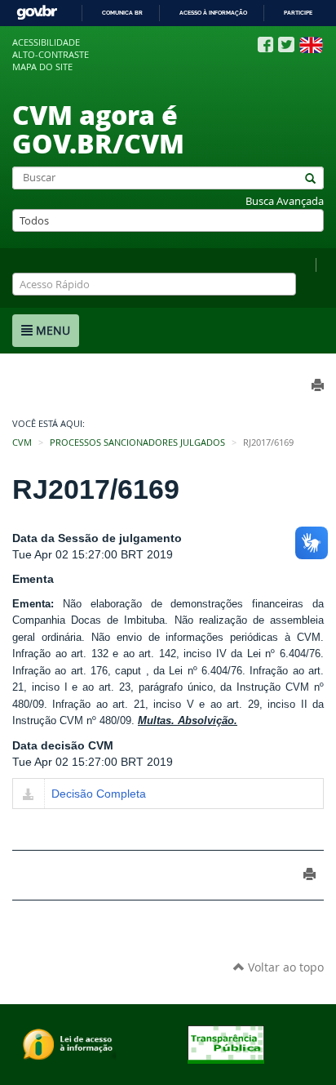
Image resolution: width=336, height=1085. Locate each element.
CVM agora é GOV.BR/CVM (98, 129)
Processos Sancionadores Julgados (137, 442)
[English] (311, 45)
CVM (22, 442)
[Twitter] (286, 44)
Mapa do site (42, 67)
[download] (28, 795)
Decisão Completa (98, 793)
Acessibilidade (46, 42)
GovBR (36, 12)
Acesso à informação (213, 12)
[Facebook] (265, 45)
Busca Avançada (284, 201)
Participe (298, 12)
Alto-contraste (50, 54)
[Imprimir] (309, 874)
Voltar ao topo (284, 967)
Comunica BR (122, 12)
